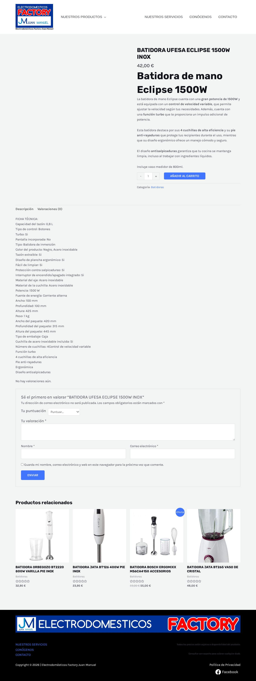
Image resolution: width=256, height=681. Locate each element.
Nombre (28, 446)
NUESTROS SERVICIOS (164, 17)
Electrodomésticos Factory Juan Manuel (34, 29)
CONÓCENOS (200, 17)
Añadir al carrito (184, 176)
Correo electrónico (144, 446)
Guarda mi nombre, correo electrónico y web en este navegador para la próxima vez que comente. (94, 464)
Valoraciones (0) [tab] (49, 209)
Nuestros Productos (81, 17)
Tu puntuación (33, 410)
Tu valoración (33, 421)
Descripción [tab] (25, 209)
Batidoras (157, 187)
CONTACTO (227, 17)
